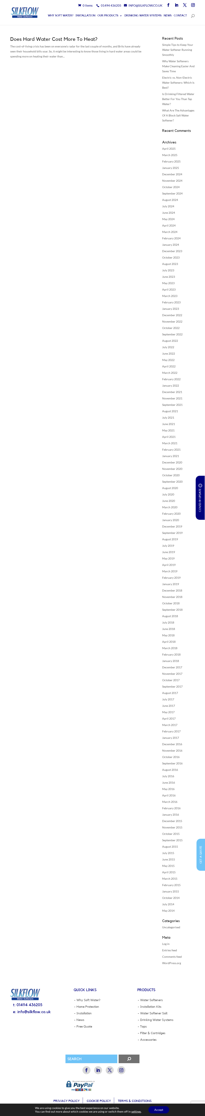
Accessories (148, 1039)
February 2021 (171, 449)
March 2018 (169, 648)
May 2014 (168, 910)
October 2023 (171, 257)
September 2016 (172, 763)
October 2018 (171, 603)
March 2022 (169, 372)
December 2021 (172, 392)
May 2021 (168, 430)
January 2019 (170, 584)
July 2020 (168, 494)
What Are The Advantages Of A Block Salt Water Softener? (178, 115)
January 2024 (170, 244)
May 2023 (168, 283)
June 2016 (168, 782)
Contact (180, 15)
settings (136, 1111)
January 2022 (170, 385)
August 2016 (170, 769)
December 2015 (172, 821)
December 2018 (172, 590)
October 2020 (171, 475)
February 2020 (171, 513)
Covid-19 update (200, 499)
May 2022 (168, 360)
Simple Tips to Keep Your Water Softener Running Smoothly (177, 49)
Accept (158, 1109)
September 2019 (172, 532)
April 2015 (169, 872)
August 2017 (170, 693)
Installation (85, 15)
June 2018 (168, 629)
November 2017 (172, 673)
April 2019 (169, 565)
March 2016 (169, 801)
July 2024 (168, 206)
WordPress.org (171, 963)
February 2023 (171, 302)
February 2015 (171, 885)
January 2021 (170, 456)
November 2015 (172, 827)
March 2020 (169, 507)
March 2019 (169, 571)
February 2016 (171, 808)
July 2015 (168, 853)
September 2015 (172, 840)
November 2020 (172, 468)
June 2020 (168, 500)
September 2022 (172, 334)
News (168, 15)
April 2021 (169, 436)
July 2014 (168, 904)
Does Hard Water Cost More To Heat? (53, 39)
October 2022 (171, 328)
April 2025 (169, 148)
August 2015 (170, 846)
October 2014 (171, 897)
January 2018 (170, 661)
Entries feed (169, 950)
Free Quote (84, 1026)
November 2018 (172, 597)
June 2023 (168, 276)
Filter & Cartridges (152, 1033)
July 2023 (168, 270)
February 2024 (171, 238)
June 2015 (168, 859)
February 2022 (171, 379)
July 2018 (168, 622)
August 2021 (170, 411)
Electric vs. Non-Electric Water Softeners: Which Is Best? (178, 82)
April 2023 (169, 289)
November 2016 (172, 750)
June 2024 (168, 212)
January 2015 (170, 891)
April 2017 (169, 718)
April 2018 (169, 641)
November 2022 (172, 321)
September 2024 (172, 193)
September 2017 (172, 686)
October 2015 (171, 833)
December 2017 (172, 667)
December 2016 (172, 744)
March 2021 (169, 443)
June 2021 (168, 424)
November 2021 (172, 398)
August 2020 (170, 488)
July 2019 (168, 545)
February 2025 (171, 161)
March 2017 (169, 725)
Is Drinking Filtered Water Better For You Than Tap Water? (178, 99)
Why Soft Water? (60, 15)
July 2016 (168, 776)
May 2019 (168, 558)
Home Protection (87, 1006)
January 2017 (170, 737)
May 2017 (168, 712)
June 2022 (168, 353)
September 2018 (172, 609)
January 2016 (170, 814)
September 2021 (172, 404)
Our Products (107, 15)
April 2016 (169, 795)
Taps (143, 1026)
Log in (166, 944)
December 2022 (172, 315)
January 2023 (170, 308)
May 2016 (168, 789)
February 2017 (171, 731)
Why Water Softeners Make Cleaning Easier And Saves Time (178, 66)
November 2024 (172, 180)
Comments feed (172, 956)
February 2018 (171, 654)
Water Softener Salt (153, 1013)
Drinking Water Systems (143, 15)
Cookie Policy (99, 1101)
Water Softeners (151, 1000)
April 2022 (169, 366)
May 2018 (168, 635)
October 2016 (171, 757)
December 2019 (172, 526)
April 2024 (169, 225)
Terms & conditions (135, 1101)
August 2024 (170, 200)
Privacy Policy (66, 1101)
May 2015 (168, 865)
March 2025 (169, 155)
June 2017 (168, 705)
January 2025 (170, 167)
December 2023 (172, 251)
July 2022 (168, 347)
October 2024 (171, 187)
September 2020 (172, 481)
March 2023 (169, 296)
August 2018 (170, 616)
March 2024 (169, 232)
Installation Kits (150, 1006)
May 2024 (168, 219)
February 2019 (171, 577)
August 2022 (170, 340)
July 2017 (168, 699)
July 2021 (168, 417)
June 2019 (168, 552)
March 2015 (169, 878)
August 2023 (170, 264)
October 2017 (171, 680)
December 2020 (172, 462)
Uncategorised (171, 927)
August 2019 (170, 539)
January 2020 (170, 520)
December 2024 (172, 174)
